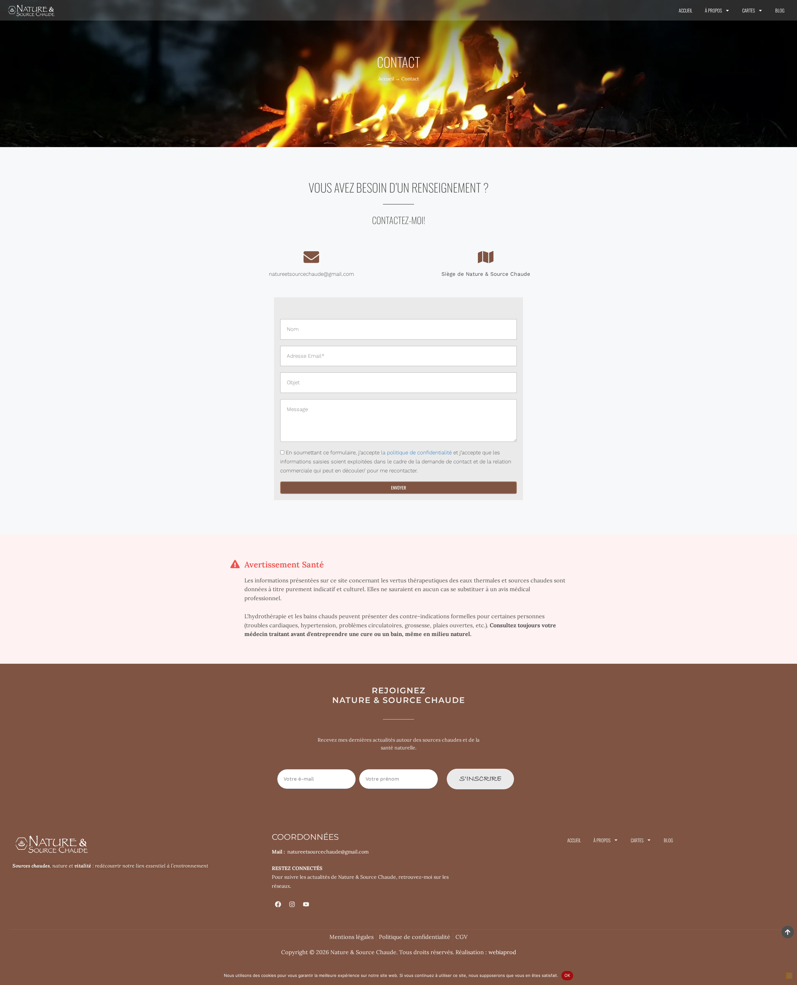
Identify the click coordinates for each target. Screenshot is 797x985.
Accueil (685, 10)
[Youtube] (306, 904)
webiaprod (502, 952)
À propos (713, 10)
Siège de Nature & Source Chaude (485, 274)
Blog (780, 10)
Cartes (748, 10)
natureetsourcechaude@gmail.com (311, 274)
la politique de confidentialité (416, 452)
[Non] (789, 976)
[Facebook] (278, 904)
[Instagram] (292, 904)
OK (567, 975)
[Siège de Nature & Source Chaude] (485, 257)
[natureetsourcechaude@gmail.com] (311, 257)
